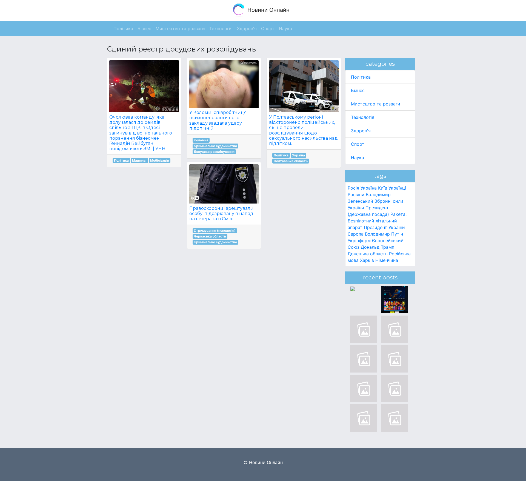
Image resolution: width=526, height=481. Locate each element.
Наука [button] (285, 28)
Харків (367, 260)
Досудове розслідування (214, 152)
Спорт (357, 144)
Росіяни (356, 194)
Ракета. (398, 214)
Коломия (201, 140)
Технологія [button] (221, 28)
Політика (121, 160)
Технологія (362, 117)
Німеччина (386, 260)
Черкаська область (210, 236)
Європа (356, 234)
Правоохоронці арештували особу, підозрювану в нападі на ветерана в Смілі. (222, 213)
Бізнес (358, 90)
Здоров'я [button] (247, 28)
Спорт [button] (268, 28)
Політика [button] (123, 28)
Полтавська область (291, 161)
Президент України (384, 227)
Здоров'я (361, 130)
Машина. (139, 160)
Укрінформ (359, 240)
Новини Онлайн (268, 10)
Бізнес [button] (144, 28)
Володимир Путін (384, 234)
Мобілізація (159, 160)
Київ (382, 188)
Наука (357, 157)
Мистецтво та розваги (375, 104)
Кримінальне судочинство (215, 146)
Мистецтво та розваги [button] (180, 28)
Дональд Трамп (377, 247)
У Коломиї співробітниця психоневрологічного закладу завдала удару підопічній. (218, 120)
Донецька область (368, 253)
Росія (353, 188)
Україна (298, 155)
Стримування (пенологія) (215, 230)
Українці (397, 188)
